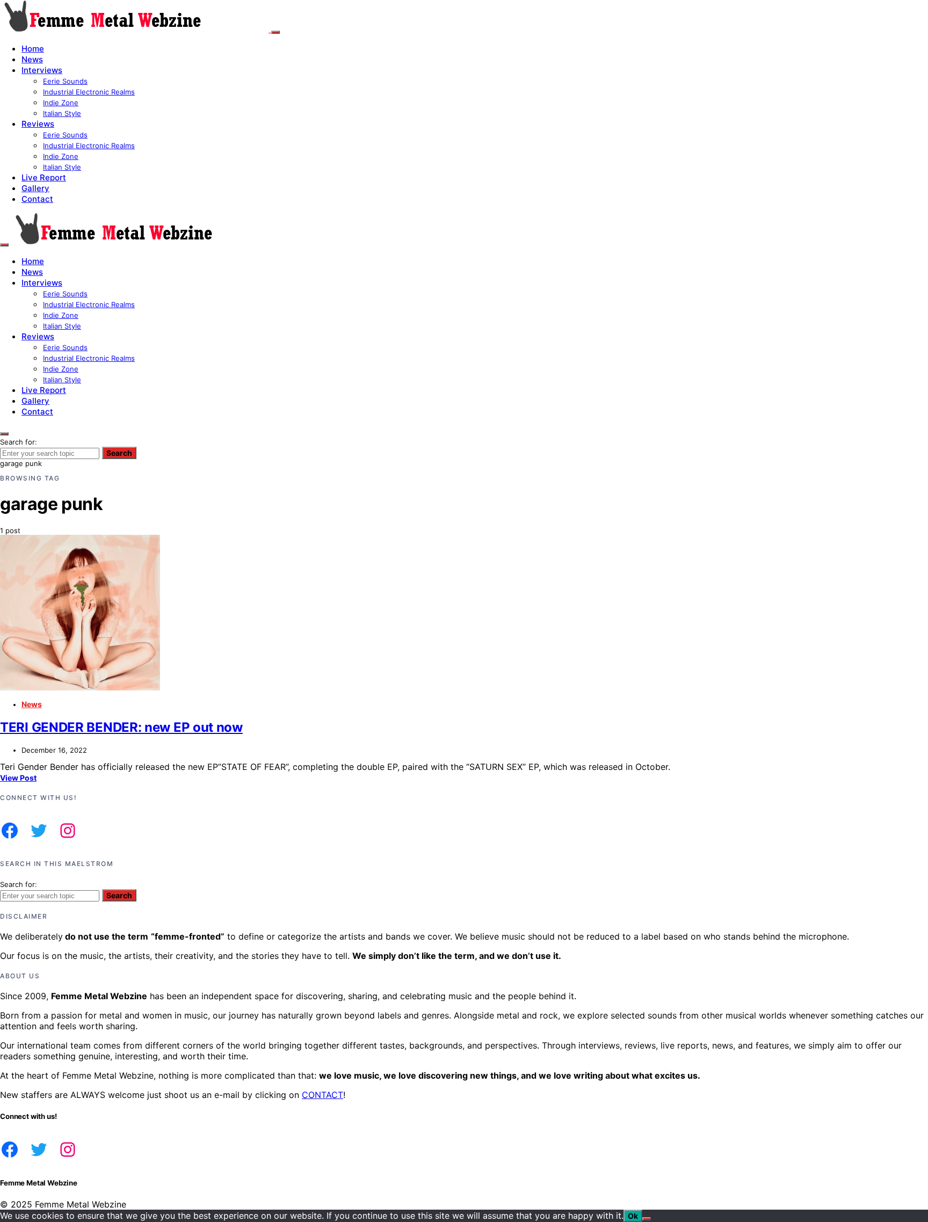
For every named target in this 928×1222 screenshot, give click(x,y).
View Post (18, 777)
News (32, 59)
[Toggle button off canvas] (275, 32)
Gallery (35, 188)
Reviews (37, 124)
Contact (37, 199)
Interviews (41, 70)
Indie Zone (60, 102)
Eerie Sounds (65, 81)
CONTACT (322, 1094)
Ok (633, 1215)
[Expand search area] (4, 244)
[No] (646, 1218)
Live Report (43, 177)
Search (119, 452)
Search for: (18, 442)
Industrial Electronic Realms (89, 92)
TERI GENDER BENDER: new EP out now (121, 727)
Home (32, 48)
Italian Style (62, 113)
